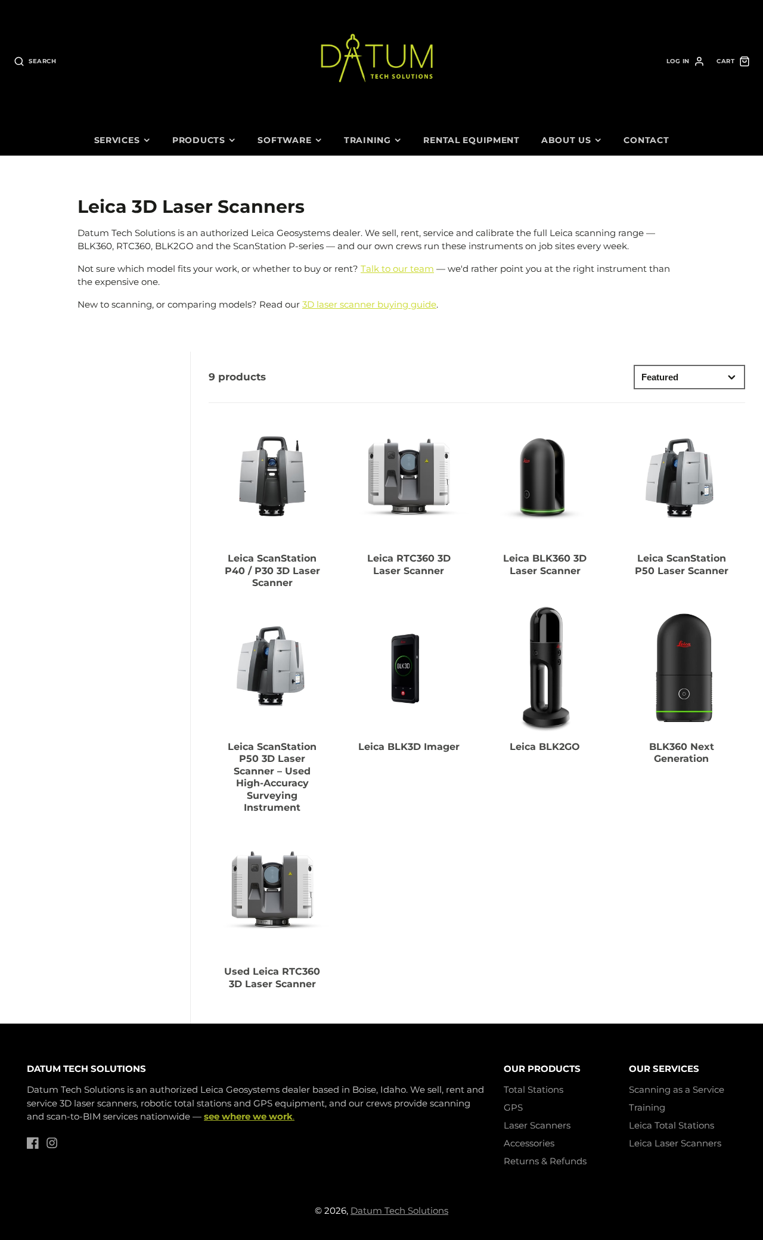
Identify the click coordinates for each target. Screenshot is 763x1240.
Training (367, 140)
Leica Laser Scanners (675, 1143)
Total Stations (533, 1089)
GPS (513, 1107)
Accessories (529, 1143)
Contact (646, 140)
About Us (566, 140)
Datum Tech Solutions (399, 1210)
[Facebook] (33, 1143)
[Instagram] (52, 1143)
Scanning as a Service (676, 1089)
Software (284, 140)
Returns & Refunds (545, 1161)
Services (117, 140)
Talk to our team (397, 268)
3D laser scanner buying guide (369, 304)
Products (198, 140)
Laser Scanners (537, 1125)
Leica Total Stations (671, 1125)
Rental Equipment (471, 140)
